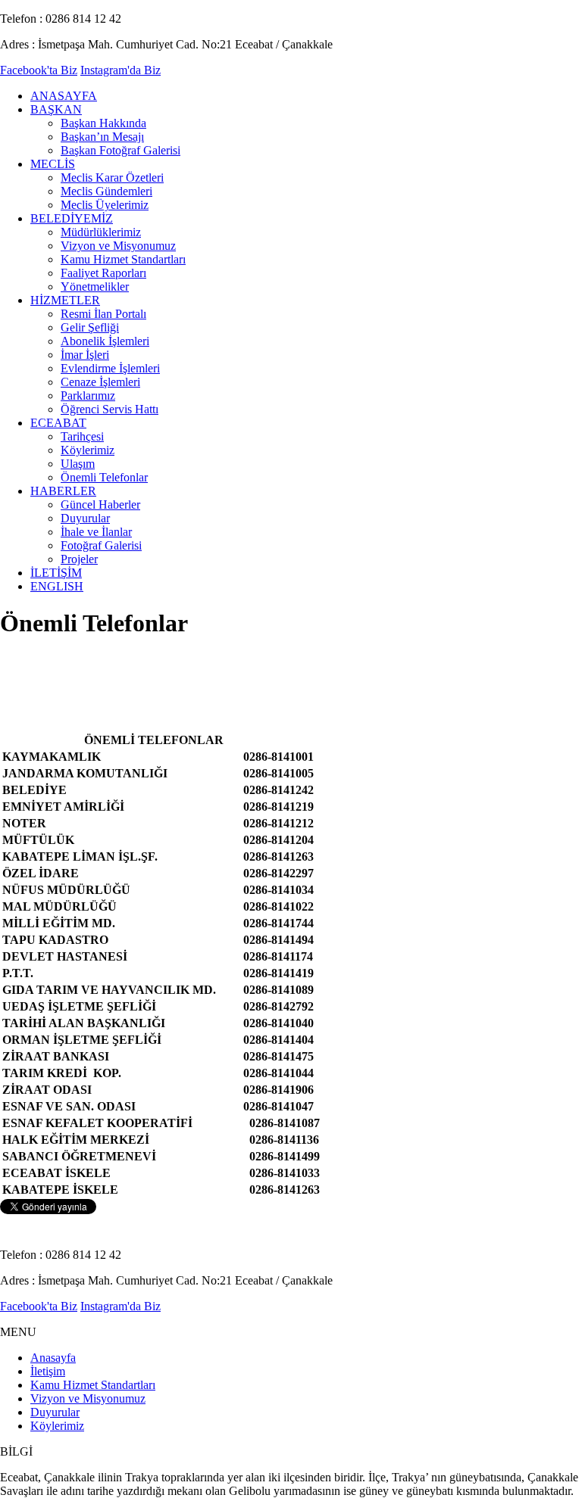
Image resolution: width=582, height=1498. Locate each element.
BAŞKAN (56, 109)
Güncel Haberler (100, 504)
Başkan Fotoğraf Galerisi (120, 150)
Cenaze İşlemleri (100, 381)
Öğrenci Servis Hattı (109, 409)
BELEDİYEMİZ (71, 218)
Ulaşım (78, 463)
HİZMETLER (65, 300)
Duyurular (85, 518)
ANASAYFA (63, 95)
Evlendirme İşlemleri (110, 368)
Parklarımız (88, 395)
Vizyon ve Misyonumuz (118, 245)
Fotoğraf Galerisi (101, 545)
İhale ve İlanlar (96, 531)
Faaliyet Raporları (103, 272)
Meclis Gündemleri (106, 191)
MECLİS (52, 163)
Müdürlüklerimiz (101, 232)
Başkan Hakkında (103, 123)
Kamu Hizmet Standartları (123, 259)
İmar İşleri (85, 354)
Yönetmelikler (95, 286)
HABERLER (63, 490)
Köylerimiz (87, 450)
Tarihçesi (82, 436)
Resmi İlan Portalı (103, 313)
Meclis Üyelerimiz (105, 204)
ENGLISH (56, 586)
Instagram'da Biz (120, 70)
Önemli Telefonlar (104, 477)
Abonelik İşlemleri (105, 341)
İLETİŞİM (56, 572)
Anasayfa (53, 1357)
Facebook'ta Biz (38, 70)
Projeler (79, 559)
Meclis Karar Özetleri (112, 177)
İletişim (47, 1371)
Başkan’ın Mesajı (102, 136)
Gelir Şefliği (90, 327)
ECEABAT (58, 422)
